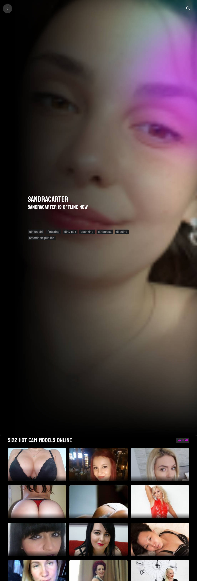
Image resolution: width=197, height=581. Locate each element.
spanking (87, 232)
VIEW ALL (183, 440)
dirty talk (70, 232)
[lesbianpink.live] (7, 8)
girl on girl (36, 232)
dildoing (121, 232)
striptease (104, 232)
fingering (53, 232)
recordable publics (41, 238)
